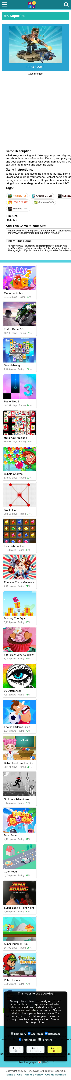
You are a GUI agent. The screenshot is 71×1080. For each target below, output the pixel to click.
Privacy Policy (34, 1074)
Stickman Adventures (16, 799)
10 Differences (12, 690)
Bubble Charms (13, 473)
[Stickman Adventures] (19, 784)
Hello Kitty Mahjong (15, 437)
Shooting (20, 208)
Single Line (10, 509)
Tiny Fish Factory (14, 546)
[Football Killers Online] (19, 712)
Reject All (16, 1050)
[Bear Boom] (19, 820)
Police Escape (12, 980)
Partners (47, 1040)
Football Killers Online (17, 726)
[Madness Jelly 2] (19, 278)
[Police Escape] (19, 965)
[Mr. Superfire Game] (35, 43)
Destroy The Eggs (15, 618)
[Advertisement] (35, 110)
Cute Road (10, 871)
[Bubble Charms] (19, 459)
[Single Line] (19, 495)
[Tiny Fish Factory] (19, 531)
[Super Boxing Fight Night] (19, 893)
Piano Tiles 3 (11, 401)
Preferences (29, 1040)
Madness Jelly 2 (13, 293)
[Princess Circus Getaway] (19, 567)
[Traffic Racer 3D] (19, 314)
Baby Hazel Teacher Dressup (21, 763)
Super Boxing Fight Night (19, 907)
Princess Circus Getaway (19, 582)
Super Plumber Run (16, 943)
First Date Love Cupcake (19, 654)
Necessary (20, 1034)
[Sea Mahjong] (19, 350)
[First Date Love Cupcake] (19, 639)
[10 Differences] (19, 676)
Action (19, 196)
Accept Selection (35, 1050)
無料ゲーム (48, 1062)
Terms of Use (13, 1074)
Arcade (43, 196)
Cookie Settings (55, 1074)
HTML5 (20, 202)
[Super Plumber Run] (19, 929)
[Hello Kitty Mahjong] (19, 423)
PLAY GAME (35, 67)
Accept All (55, 1050)
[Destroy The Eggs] (19, 603)
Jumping (46, 202)
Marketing (54, 1034)
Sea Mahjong (12, 365)
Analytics (37, 1034)
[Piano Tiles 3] (19, 386)
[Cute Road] (19, 856)
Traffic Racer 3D (13, 329)
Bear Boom (10, 835)
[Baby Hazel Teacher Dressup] (19, 748)
